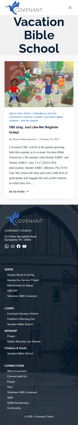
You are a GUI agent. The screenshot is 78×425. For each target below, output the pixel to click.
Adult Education (20, 113)
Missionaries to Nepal (20, 285)
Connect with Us (17, 376)
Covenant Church (21, 117)
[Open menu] (69, 7)
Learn (38, 117)
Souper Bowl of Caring (20, 274)
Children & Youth (44, 113)
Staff (10, 397)
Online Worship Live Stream (24, 341)
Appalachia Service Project (23, 280)
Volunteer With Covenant (22, 295)
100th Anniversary (18, 402)
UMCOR (12, 290)
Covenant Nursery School (22, 313)
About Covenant (17, 371)
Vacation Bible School (20, 324)
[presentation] (39, 84)
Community (14, 407)
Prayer (11, 336)
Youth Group (29, 121)
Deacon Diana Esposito (25, 139)
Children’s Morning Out (21, 318)
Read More (19, 191)
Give (10, 386)
